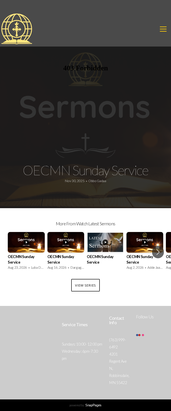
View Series (85, 285)
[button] (158, 252)
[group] (26, 252)
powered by (85, 405)
